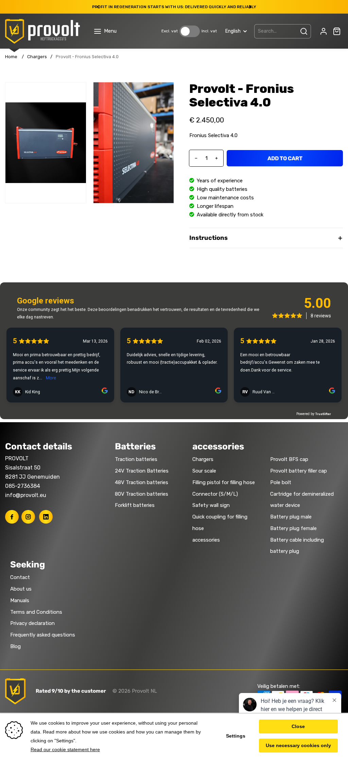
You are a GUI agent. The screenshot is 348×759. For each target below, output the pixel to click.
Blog (15, 646)
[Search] (304, 31)
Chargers (37, 56)
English (233, 31)
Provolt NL (144, 691)
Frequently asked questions (42, 635)
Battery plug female (293, 528)
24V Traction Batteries (142, 471)
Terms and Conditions (36, 612)
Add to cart (284, 158)
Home (11, 56)
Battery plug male (291, 517)
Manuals (19, 600)
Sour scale (204, 471)
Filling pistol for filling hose (223, 482)
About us (21, 589)
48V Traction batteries (141, 482)
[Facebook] (12, 517)
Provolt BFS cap (289, 459)
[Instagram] (28, 517)
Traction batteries (136, 459)
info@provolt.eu (25, 495)
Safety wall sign (211, 505)
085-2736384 (22, 486)
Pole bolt (280, 482)
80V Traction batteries (141, 494)
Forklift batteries (135, 505)
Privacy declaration (32, 623)
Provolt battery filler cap (298, 471)
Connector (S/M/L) (215, 494)
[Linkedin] (46, 517)
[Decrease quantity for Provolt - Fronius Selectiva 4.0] (193, 158)
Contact (20, 577)
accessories (206, 540)
